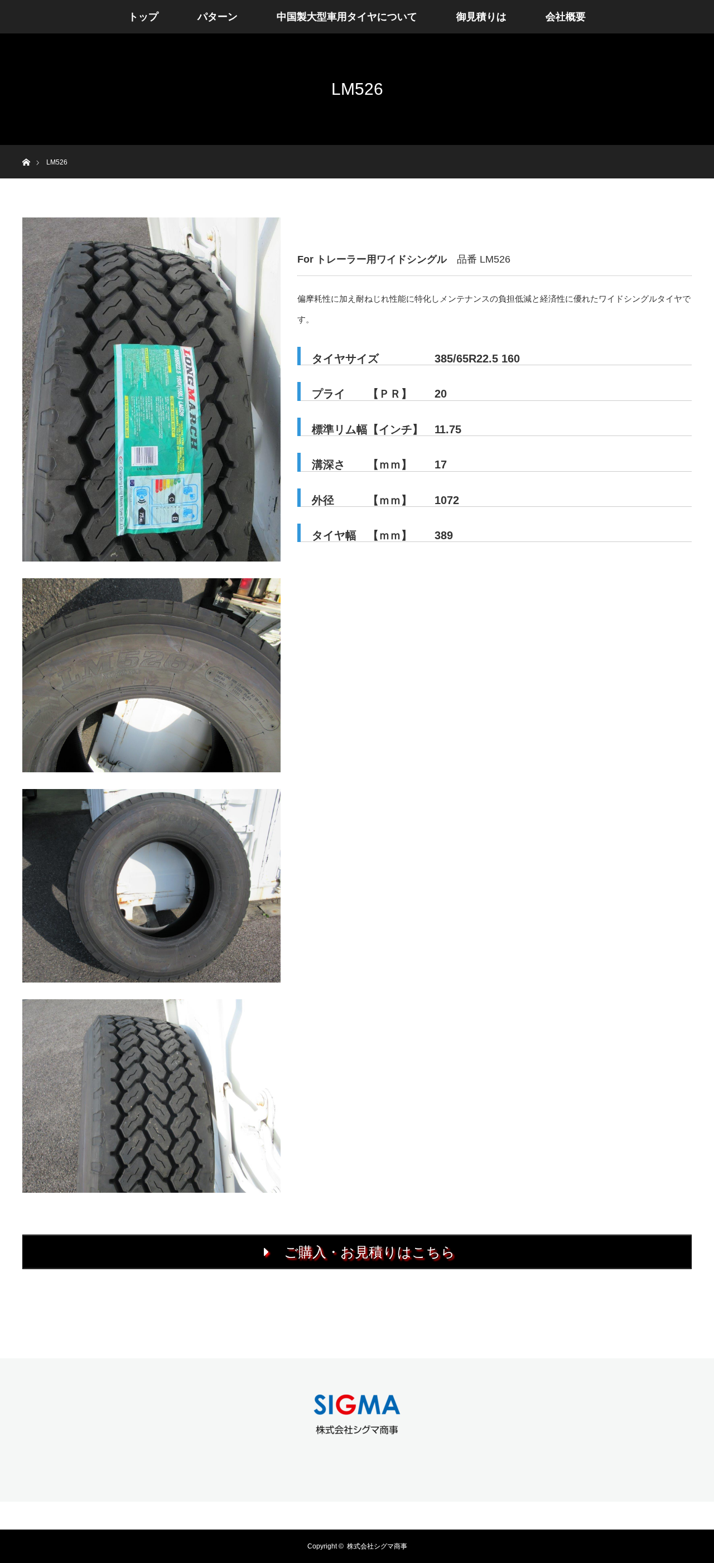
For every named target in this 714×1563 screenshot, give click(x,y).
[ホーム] (26, 149)
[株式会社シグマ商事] (357, 1428)
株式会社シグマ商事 (377, 1546)
